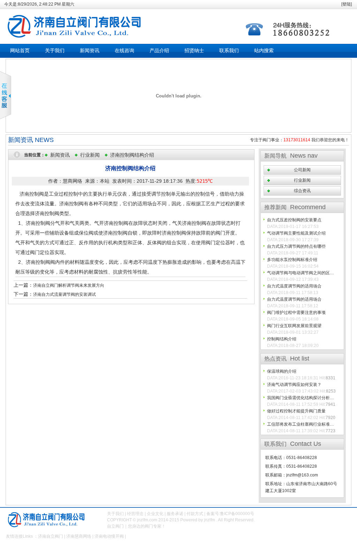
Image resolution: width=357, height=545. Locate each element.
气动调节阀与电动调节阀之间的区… (300, 272)
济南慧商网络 (78, 536)
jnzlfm (209, 520)
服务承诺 (175, 513)
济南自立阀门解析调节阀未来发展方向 (68, 285)
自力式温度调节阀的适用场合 (294, 286)
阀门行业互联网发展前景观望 (294, 325)
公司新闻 (302, 169)
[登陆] (346, 4)
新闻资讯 (89, 50)
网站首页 (20, 50)
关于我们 (54, 50)
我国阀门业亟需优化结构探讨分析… (300, 397)
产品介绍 (159, 50)
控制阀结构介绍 (281, 339)
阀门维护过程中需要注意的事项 (296, 312)
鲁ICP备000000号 (237, 513)
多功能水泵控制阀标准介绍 (292, 259)
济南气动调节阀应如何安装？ (294, 384)
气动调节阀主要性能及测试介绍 (296, 233)
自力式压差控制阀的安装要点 (294, 220)
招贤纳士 (194, 50)
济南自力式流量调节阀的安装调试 (64, 294)
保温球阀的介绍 (281, 371)
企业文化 (155, 513)
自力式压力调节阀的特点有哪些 (296, 246)
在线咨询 (124, 50)
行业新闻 (90, 155)
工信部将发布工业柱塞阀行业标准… (300, 424)
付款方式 (195, 513)
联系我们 (229, 50)
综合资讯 (302, 190)
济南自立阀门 (50, 536)
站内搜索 (264, 50)
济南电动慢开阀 (109, 536)
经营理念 (135, 513)
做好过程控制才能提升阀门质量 (296, 411)
